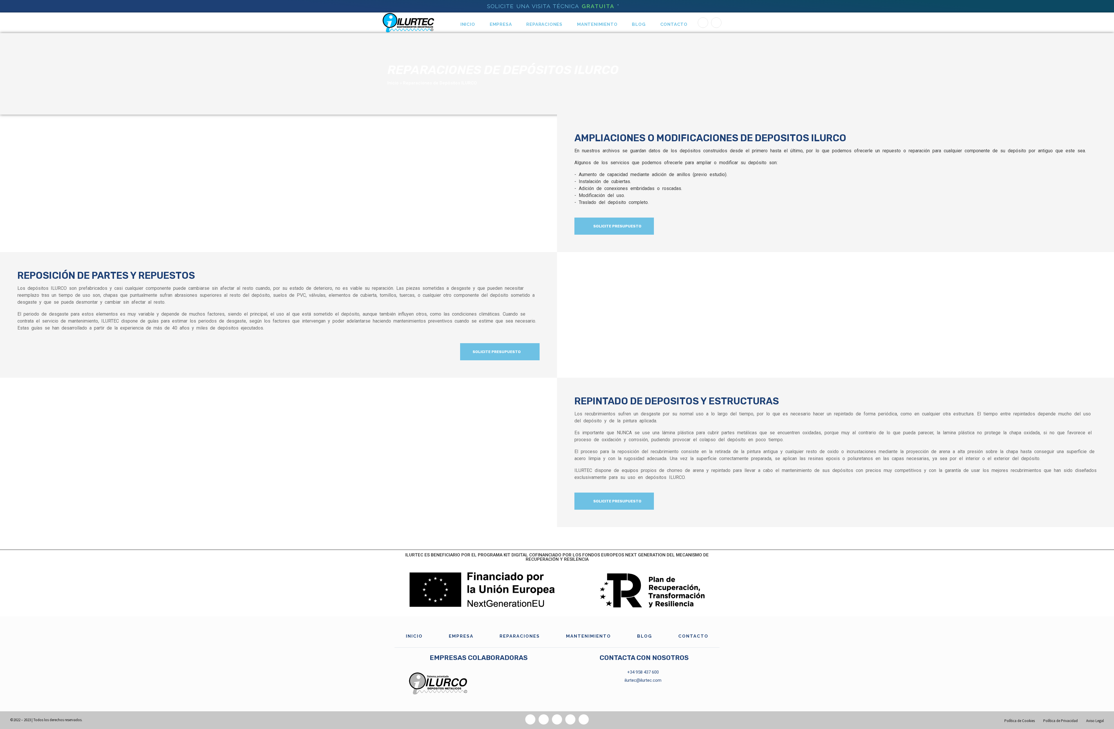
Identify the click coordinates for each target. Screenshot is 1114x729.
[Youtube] (583, 719)
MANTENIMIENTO (597, 24)
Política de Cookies (1019, 720)
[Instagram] (557, 719)
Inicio (467, 24)
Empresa (501, 24)
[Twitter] (543, 719)
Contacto (674, 24)
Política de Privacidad (1060, 720)
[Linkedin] (716, 22)
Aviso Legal (1095, 720)
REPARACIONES (544, 24)
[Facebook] (703, 22)
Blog (638, 24)
